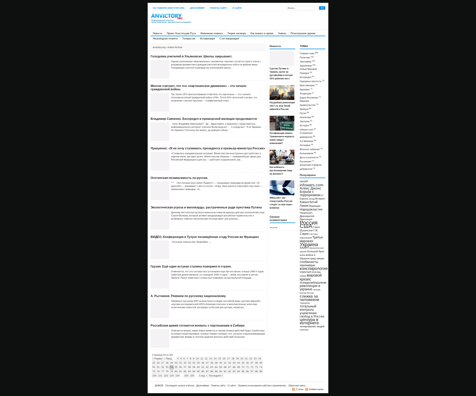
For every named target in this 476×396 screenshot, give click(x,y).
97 (252, 371)
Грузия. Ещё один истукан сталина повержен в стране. (191, 266)
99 (261, 371)
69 (238, 367)
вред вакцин (317, 258)
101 (160, 375)
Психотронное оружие (303, 33)
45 (243, 363)
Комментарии (316, 389)
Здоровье (306, 89)
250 (192, 375)
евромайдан (307, 265)
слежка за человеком (309, 298)
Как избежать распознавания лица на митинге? (281, 170)
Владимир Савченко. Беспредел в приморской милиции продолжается (204, 118)
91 (225, 371)
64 (216, 367)
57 (185, 367)
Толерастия (188, 38)
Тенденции (307, 93)
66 (225, 367)
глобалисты (309, 262)
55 (176, 367)
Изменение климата (211, 33)
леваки (303, 276)
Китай (314, 202)
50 (153, 367)
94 (238, 371)
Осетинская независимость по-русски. (179, 177)
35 (198, 363)
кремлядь (316, 272)
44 (238, 363)
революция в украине (310, 287)
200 (186, 375)
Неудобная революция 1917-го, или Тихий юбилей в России (282, 106)
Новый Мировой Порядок (308, 71)
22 (251, 358)
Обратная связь (296, 385)
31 (180, 363)
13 (210, 358)
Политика (307, 57)
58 (189, 367)
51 (158, 367)
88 (211, 371)
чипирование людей (312, 326)
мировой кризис (311, 277)
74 (261, 367)
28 (167, 363)
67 (229, 367)
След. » (203, 375)
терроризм (305, 303)
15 (219, 358)
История (306, 125)
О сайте (237, 8)
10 (197, 358)
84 (194, 371)
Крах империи (308, 85)
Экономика (307, 61)
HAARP (304, 181)
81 (180, 371)
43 (234, 363)
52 (162, 367)
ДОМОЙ (159, 385)
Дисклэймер (197, 8)
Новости (157, 33)
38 (211, 363)
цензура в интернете (309, 321)
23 (255, 358)
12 (206, 358)
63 (211, 367)
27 (162, 363)
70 (243, 367)
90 (220, 371)
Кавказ (282, 33)
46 (247, 363)
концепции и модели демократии (310, 167)
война (302, 255)
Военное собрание (311, 149)
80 (176, 371)
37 (207, 363)
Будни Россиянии (310, 97)
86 (203, 371)
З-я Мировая (308, 140)
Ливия (304, 205)
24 (259, 358)
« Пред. (168, 358)
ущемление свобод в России (312, 314)
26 (158, 363)
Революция (306, 219)
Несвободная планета (165, 38)
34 (194, 363)
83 (189, 371)
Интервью (306, 145)
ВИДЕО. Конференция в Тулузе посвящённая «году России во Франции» (205, 236)
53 (167, 367)
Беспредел (307, 77)
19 (237, 358)
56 (180, 367)
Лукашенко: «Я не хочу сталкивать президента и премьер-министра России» (208, 148)
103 (172, 375)
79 (171, 371)
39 (216, 363)
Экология (306, 121)
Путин (304, 113)
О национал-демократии (307, 135)
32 (185, 363)
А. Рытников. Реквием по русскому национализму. (188, 296)
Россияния (307, 161)
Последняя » (216, 375)
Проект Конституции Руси (181, 33)
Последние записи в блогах (179, 385)
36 (203, 363)
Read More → (204, 242)
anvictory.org (159, 47)
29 (171, 363)
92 (229, 371)
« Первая (157, 358)
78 (167, 371)
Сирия (304, 233)
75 (153, 371)
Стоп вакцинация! (229, 38)
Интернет (320, 198)
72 (252, 367)
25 (153, 363)
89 (216, 371)
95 (243, 371)
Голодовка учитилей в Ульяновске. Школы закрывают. (191, 56)
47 (252, 363)
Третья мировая (311, 239)
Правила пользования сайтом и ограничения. (262, 385)
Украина (309, 244)
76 (158, 371)
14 (215, 358)
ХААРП (304, 247)
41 (225, 363)
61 (203, 367)
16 (224, 358)
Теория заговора (236, 33)
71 (247, 367)
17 (228, 358)
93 (234, 371)
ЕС (322, 195)
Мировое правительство (309, 103)
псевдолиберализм (313, 282)
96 (247, 371)
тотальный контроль (308, 307)
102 (166, 375)
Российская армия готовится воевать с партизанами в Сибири (198, 325)
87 (207, 371)
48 (256, 363)
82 (185, 371)
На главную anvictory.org (169, 8)
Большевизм (308, 153)
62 (207, 367)
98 (256, 371)
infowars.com (308, 129)
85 (198, 371)
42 (229, 363)
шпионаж (304, 330)
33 (189, 363)
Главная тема (309, 53)
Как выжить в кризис (262, 33)
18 (233, 358)
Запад (311, 199)
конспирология (314, 268)
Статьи (299, 389)
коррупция (305, 272)
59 (194, 367)
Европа (304, 198)
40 (220, 363)
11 (202, 358)
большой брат (315, 251)
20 (242, 358)
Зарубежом (308, 65)
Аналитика (307, 117)
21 (246, 358)
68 (234, 367)
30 (176, 363)
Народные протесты (312, 81)
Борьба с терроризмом (310, 193)
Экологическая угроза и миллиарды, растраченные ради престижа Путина (206, 207)
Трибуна (305, 109)
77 (162, 371)
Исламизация (207, 38)
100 (154, 375)
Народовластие (311, 209)
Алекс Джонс (310, 188)
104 (177, 375)
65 (220, 367)
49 (261, 363)
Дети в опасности (310, 157)
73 (256, 367)
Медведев (315, 206)
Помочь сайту (218, 8)
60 (198, 367)
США (306, 226)
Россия (309, 223)
